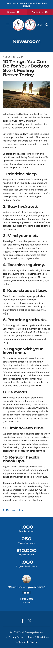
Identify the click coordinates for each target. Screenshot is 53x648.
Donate (11, 12)
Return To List (14, 510)
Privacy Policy (16, 637)
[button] (7, 25)
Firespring (32, 641)
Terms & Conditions (38, 637)
